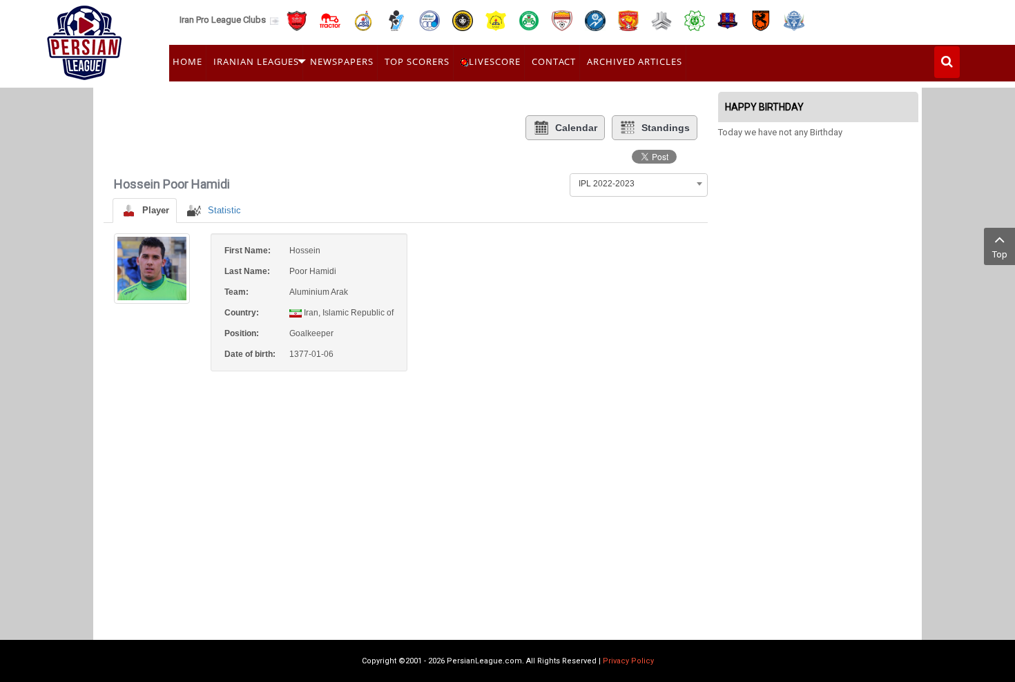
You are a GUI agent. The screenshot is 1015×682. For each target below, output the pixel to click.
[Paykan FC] (396, 19)
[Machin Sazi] (694, 19)
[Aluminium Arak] (794, 19)
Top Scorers (417, 61)
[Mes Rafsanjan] (761, 19)
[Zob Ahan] (529, 19)
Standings (665, 127)
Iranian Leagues (256, 61)
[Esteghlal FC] (429, 19)
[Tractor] (330, 19)
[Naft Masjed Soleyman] (363, 19)
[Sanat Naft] (495, 19)
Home (187, 61)
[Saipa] (661, 20)
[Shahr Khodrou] (628, 19)
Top (999, 254)
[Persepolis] (297, 19)
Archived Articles (634, 61)
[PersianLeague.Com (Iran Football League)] (84, 39)
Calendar (576, 127)
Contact (554, 61)
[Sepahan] (462, 19)
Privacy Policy (628, 660)
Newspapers (342, 61)
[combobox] (638, 183)
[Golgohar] (595, 19)
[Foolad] (562, 19)
